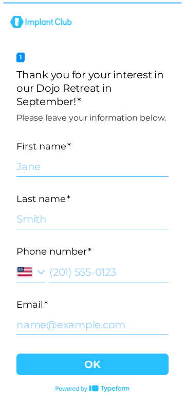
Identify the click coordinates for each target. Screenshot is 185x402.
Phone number (53, 251)
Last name (43, 199)
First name (43, 146)
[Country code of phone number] (30, 272)
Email (32, 304)
